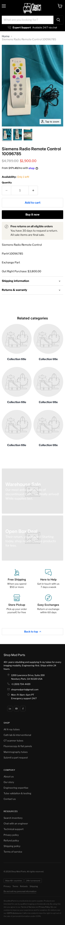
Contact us (10, 798)
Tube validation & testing (17, 793)
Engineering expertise (16, 787)
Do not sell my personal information (20, 891)
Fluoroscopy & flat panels (18, 746)
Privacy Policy (44, 907)
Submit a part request (16, 757)
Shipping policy (12, 846)
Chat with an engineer (16, 823)
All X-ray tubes (12, 729)
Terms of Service (28, 907)
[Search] (58, 20)
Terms (15, 886)
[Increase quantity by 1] (33, 190)
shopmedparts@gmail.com (24, 689)
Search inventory (13, 817)
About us (9, 776)
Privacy (7, 886)
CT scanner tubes (13, 740)
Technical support (13, 829)
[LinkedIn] (10, 708)
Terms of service (13, 851)
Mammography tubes (16, 751)
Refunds (24, 886)
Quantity (7, 182)
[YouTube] (16, 708)
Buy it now (32, 214)
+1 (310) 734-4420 (20, 684)
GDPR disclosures (14, 913)
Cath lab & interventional (17, 734)
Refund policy (11, 840)
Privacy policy (11, 834)
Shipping (34, 886)
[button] (7, 134)
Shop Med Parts (14, 655)
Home (6, 36)
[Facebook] (23, 708)
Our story (9, 782)
